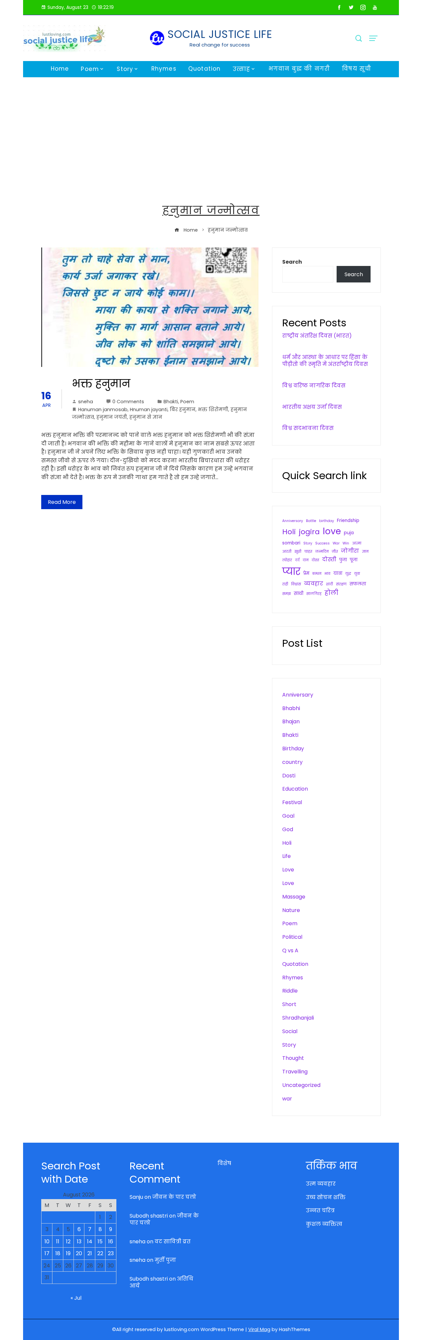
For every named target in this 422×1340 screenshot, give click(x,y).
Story (125, 69)
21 (89, 1253)
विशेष (224, 1163)
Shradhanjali (298, 1018)
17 (47, 1253)
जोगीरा (350, 551)
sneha (85, 401)
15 (100, 1241)
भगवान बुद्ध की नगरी (299, 69)
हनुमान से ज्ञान (145, 417)
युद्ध (348, 573)
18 (57, 1253)
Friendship (348, 520)
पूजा (353, 560)
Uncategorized (301, 1085)
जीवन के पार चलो (174, 1197)
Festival (292, 802)
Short (289, 1004)
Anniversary (292, 520)
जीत (335, 551)
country (292, 762)
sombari (291, 543)
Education (295, 789)
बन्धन (316, 573)
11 (57, 1241)
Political (292, 937)
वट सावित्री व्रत (173, 1241)
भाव (327, 573)
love (332, 531)
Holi (289, 532)
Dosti (288, 775)
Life (286, 856)
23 (111, 1253)
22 (100, 1253)
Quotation (204, 69)
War (336, 543)
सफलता (357, 584)
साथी (298, 593)
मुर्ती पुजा (165, 1260)
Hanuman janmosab (103, 409)
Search (292, 262)
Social (289, 1031)
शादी (329, 584)
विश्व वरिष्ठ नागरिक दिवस (314, 385)
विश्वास (296, 584)
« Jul (76, 1298)
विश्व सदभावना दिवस (308, 428)
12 (68, 1241)
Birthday (293, 748)
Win (346, 543)
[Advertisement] (211, 127)
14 (89, 1241)
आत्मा (356, 543)
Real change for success (220, 44)
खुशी (297, 551)
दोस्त (315, 560)
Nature (291, 910)
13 (79, 1241)
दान (306, 560)
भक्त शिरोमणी (213, 409)
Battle (311, 520)
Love (288, 869)
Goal (288, 816)
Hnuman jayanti (148, 409)
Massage (293, 896)
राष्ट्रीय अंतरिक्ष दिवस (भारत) (317, 336)
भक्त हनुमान (101, 383)
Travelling (295, 1071)
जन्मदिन (322, 551)
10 (47, 1241)
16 (110, 1241)
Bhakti (171, 401)
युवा (357, 573)
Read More (62, 502)
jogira (309, 532)
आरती (286, 551)
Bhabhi (291, 708)
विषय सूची (356, 69)
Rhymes (163, 69)
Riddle (290, 991)
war (287, 1098)
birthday (326, 520)
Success (322, 543)
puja (349, 533)
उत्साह (242, 69)
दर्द (297, 560)
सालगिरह (313, 593)
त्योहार (287, 560)
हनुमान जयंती (111, 417)
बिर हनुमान (183, 409)
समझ (286, 593)
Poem (90, 69)
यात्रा (337, 573)
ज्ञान (365, 551)
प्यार (291, 571)
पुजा (343, 560)
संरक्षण (341, 584)
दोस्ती (329, 559)
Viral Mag (259, 1329)
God (287, 829)
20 (79, 1253)
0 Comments (128, 401)
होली (331, 593)
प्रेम (306, 573)
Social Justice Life (219, 34)
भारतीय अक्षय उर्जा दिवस (312, 407)
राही (285, 584)
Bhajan (291, 721)
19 (68, 1253)
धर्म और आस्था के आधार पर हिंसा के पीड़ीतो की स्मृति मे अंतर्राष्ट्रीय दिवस (325, 360)
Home (60, 69)
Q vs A (290, 950)
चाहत (308, 551)
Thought (293, 1058)
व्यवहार (313, 583)
